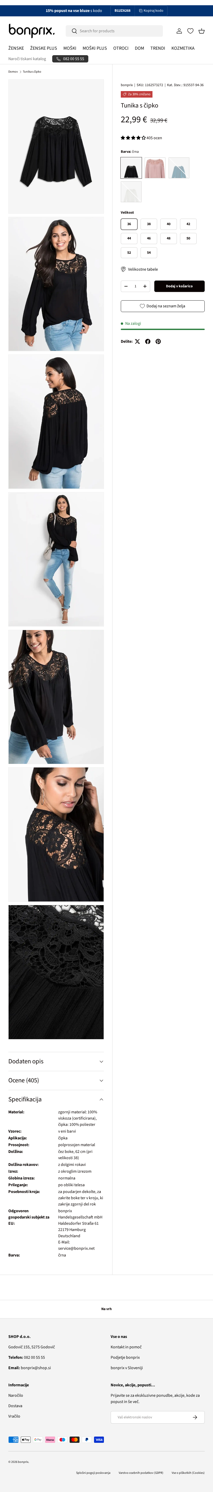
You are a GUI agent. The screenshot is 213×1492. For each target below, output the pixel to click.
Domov (13, 71)
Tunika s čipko (32, 71)
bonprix (127, 85)
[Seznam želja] (190, 31)
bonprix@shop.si (29, 1368)
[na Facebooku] (148, 341)
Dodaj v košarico (179, 286)
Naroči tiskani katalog (27, 59)
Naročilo (15, 1395)
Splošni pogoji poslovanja (93, 1473)
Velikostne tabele (143, 269)
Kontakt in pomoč (126, 1347)
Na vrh (106, 1309)
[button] (201, 31)
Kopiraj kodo (153, 10)
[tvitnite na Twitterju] (137, 341)
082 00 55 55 (26, 1357)
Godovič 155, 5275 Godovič (31, 1347)
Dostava (15, 1406)
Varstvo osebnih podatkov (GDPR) (141, 1473)
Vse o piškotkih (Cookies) (188, 1473)
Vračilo (14, 1416)
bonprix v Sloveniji (127, 1368)
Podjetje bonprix (125, 1357)
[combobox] (114, 31)
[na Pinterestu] (158, 341)
